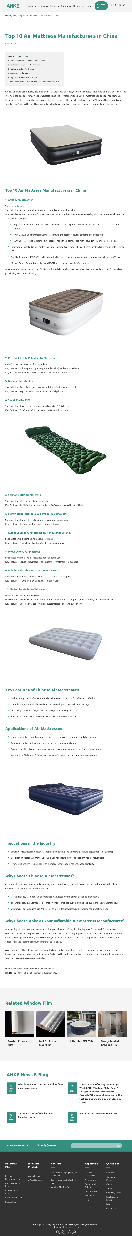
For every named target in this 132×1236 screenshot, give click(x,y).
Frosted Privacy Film (17, 1043)
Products (31, 5)
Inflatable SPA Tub (81, 1041)
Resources (78, 5)
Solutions (66, 5)
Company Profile (110, 1178)
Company (43, 5)
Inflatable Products (33, 1165)
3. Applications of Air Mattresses (21, 69)
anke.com (19, 205)
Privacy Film (10, 1201)
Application (91, 1163)
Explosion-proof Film (12, 1191)
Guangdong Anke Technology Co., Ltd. (62, 1224)
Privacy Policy (72, 1227)
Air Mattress (34, 1176)
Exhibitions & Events (112, 1198)
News (89, 5)
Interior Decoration (90, 1174)
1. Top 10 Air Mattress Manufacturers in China (26, 60)
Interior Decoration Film (12, 1177)
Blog (15, 15)
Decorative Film (11, 1165)
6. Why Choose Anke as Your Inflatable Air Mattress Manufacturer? (34, 81)
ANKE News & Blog (27, 1074)
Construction (91, 1191)
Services (54, 5)
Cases (109, 1184)
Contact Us (101, 6)
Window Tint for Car (60, 1187)
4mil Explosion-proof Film (48, 1043)
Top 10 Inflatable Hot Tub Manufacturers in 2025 (35, 972)
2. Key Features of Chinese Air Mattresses (25, 65)
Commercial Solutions (90, 1185)
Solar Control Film (13, 1197)
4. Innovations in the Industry (19, 73)
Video (109, 1188)
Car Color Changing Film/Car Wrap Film (64, 1174)
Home (8, 15)
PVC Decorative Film (12, 1184)
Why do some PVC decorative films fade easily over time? (40, 1086)
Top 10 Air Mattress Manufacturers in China (39, 15)
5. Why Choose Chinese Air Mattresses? (24, 77)
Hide (26, 56)
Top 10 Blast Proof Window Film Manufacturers (34, 968)
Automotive (90, 1179)
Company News (113, 1192)
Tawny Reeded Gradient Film (110, 1043)
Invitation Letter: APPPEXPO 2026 (98, 1113)
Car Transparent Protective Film (63, 1181)
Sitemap (57, 1227)
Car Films (56, 1163)
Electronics (90, 1195)
